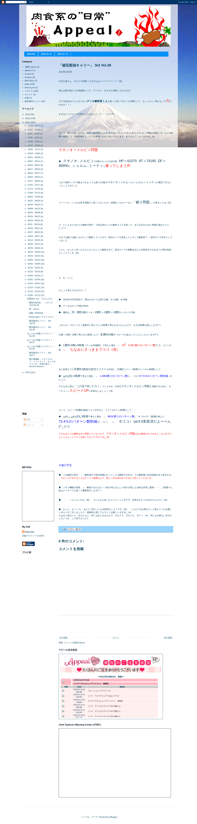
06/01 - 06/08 (34, 212)
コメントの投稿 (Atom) (74, 642)
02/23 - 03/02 (34, 267)
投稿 (28, 419)
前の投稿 (168, 638)
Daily (27, 84)
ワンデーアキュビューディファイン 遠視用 (91, 684)
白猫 (27, 98)
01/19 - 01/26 (34, 287)
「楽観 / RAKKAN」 (36, 313)
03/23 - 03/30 (34, 252)
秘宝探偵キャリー (33, 101)
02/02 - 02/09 (34, 279)
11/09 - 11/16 (34, 137)
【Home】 (31, 54)
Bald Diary (29, 80)
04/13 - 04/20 (34, 240)
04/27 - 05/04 (34, 232)
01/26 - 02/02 (34, 283)
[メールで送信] (68, 529)
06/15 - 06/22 (34, 204)
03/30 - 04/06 (34, 248)
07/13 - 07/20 (34, 189)
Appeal (28, 70)
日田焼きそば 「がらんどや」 (40, 299)
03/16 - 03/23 (34, 256)
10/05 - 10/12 (34, 149)
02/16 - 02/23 (34, 271)
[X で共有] (74, 529)
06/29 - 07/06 (34, 197)
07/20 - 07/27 (34, 185)
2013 (27, 372)
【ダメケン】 (63, 54)
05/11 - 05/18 (34, 224)
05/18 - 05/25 (34, 220)
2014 (27, 122)
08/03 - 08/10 (34, 177)
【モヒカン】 (46, 54)
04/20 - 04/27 (34, 236)
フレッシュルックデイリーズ (99, 691)
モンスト (29, 94)
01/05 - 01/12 (34, 295)
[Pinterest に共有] (79, 529)
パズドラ (29, 91)
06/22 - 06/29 (34, 200)
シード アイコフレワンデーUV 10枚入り (104, 706)
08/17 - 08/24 (34, 169)
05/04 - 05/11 (34, 228)
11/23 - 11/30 (34, 133)
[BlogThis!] (71, 529)
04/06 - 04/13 (34, 244)
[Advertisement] (115, 625)
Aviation (28, 77)
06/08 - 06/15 (34, 208)
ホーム (116, 638)
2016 (27, 114)
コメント (30, 424)
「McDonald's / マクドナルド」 (41, 317)
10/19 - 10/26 (34, 145)
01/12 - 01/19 (34, 291)
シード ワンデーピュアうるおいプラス (103, 696)
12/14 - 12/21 (34, 126)
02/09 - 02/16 (34, 275)
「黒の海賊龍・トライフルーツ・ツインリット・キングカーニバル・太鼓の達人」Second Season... (41, 362)
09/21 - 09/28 (34, 157)
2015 (27, 118)
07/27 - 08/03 (34, 181)
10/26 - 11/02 (34, 141)
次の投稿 (63, 638)
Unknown (29, 532)
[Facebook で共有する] (77, 529)
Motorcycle (30, 87)
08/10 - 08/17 (34, 173)
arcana (28, 74)
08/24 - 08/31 (34, 165)
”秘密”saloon (30, 67)
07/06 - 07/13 (34, 193)
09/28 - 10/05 (34, 153)
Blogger (113, 817)
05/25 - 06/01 (34, 216)
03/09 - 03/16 (34, 260)
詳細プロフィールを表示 (33, 536)
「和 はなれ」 (34, 309)
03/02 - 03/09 (34, 264)
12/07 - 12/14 (34, 130)
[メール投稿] (64, 529)
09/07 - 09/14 (34, 161)
